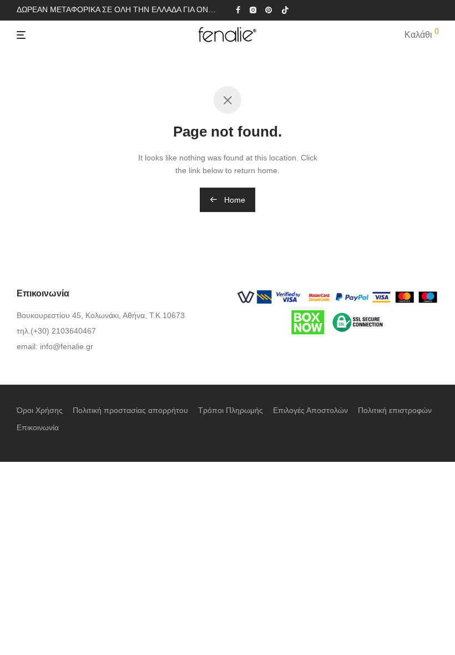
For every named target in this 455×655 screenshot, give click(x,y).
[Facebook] (238, 9)
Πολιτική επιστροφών (395, 410)
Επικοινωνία (38, 427)
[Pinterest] (269, 9)
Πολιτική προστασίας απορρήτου (130, 410)
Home (233, 199)
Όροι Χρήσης (40, 410)
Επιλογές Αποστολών (310, 410)
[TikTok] (285, 9)
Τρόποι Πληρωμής (230, 410)
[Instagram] (253, 9)
